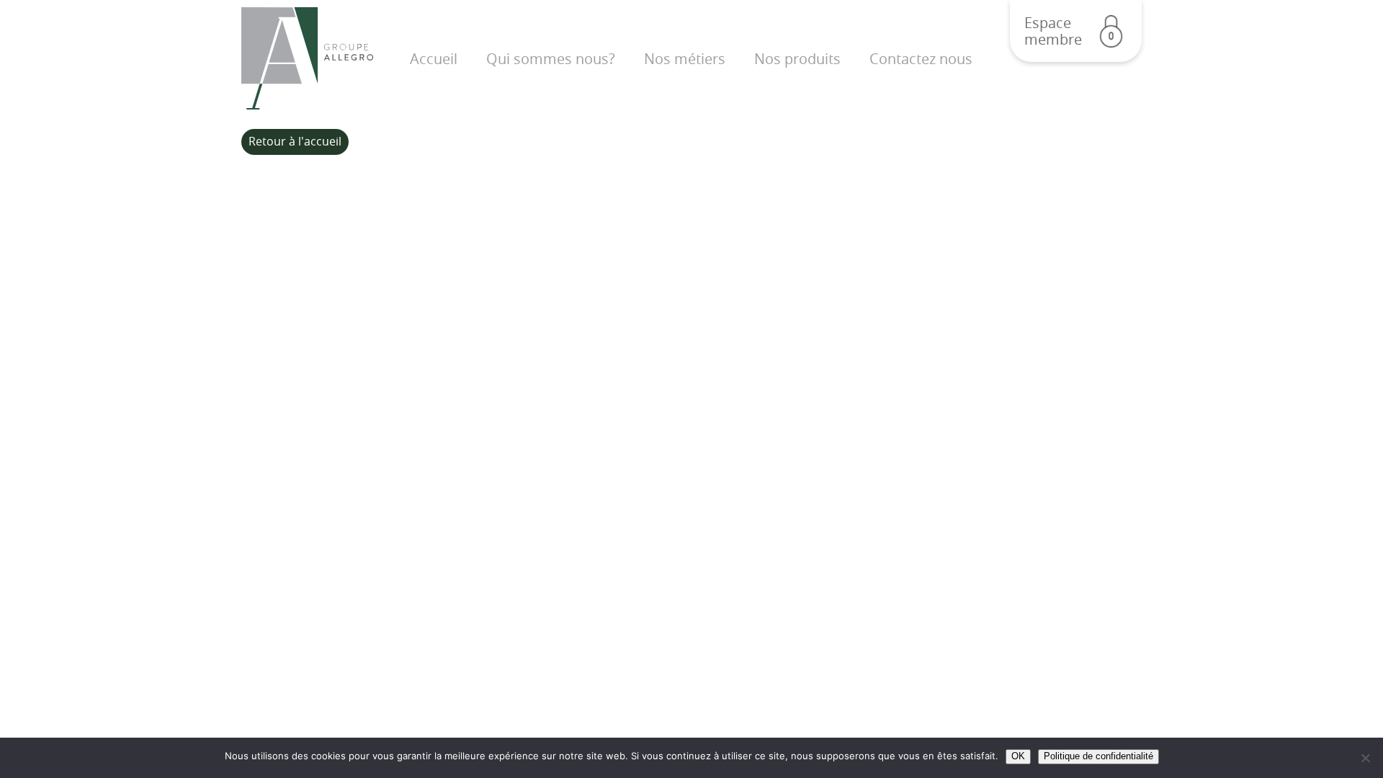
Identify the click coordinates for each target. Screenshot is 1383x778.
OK (1018, 756)
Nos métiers (684, 58)
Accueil (433, 58)
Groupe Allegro (307, 58)
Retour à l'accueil (295, 141)
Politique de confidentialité (1098, 756)
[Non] (1365, 758)
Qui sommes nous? (550, 58)
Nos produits (797, 58)
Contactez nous (920, 58)
